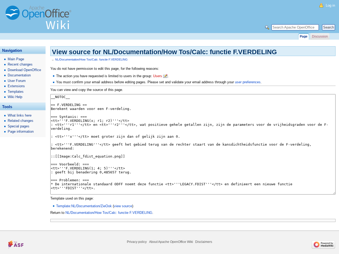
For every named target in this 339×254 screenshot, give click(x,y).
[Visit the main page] (39, 20)
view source (123, 206)
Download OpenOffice (24, 70)
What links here (20, 115)
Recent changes (20, 64)
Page (303, 36)
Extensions (16, 86)
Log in (330, 5)
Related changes (20, 121)
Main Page (16, 59)
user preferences (248, 82)
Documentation (19, 75)
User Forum (17, 81)
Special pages (18, 126)
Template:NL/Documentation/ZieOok (84, 206)
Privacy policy (137, 242)
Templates (16, 92)
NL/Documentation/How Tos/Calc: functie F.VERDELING (91, 59)
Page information (21, 131)
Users (157, 76)
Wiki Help (15, 97)
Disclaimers (203, 242)
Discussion (320, 36)
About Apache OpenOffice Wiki (171, 242)
